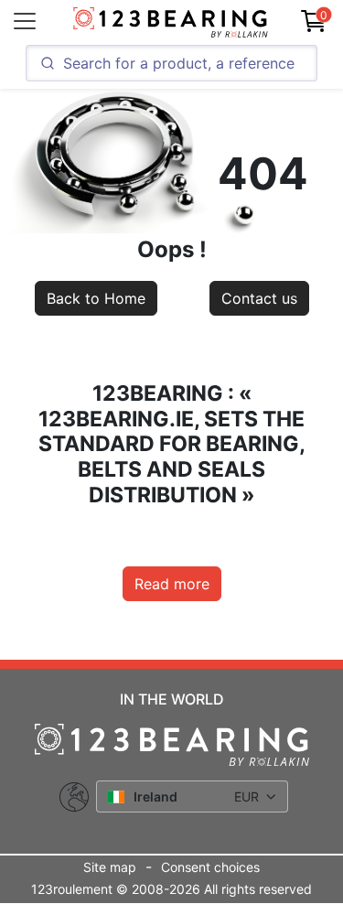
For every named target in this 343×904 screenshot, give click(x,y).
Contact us (259, 298)
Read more (171, 584)
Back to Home (96, 298)
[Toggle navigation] (24, 21)
